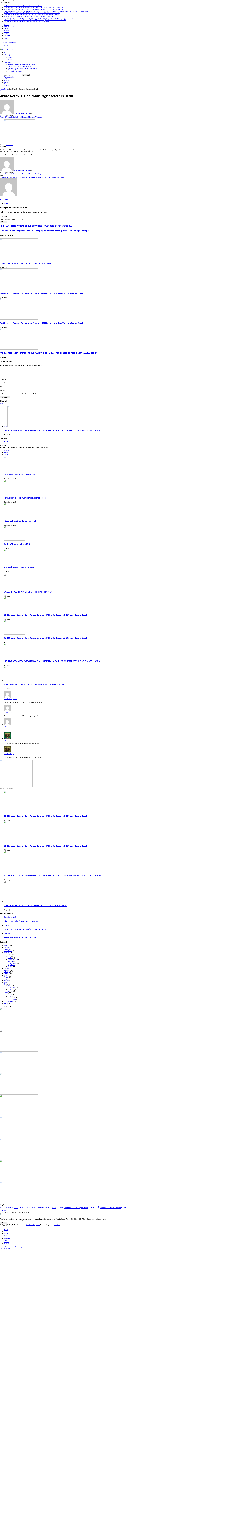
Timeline (103, 1208)
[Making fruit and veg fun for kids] (14, 563)
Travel (6, 993)
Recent (6, 452)
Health (10, 958)
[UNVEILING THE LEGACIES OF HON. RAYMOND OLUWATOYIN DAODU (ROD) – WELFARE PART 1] (19, 1181)
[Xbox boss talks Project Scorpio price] (14, 471)
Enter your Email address (7, 220)
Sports (6, 982)
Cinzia (6, 726)
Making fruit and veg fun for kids (19, 567)
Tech (6, 61)
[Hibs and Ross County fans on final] (14, 517)
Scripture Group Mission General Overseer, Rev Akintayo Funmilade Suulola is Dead (30, 16)
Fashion (6, 952)
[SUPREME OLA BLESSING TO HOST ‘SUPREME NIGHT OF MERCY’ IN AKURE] (14, 680)
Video (6, 1003)
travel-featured (115, 1208)
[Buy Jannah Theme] (6, 49)
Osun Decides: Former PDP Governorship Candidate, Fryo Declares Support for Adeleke (31, 14)
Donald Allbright (9, 754)
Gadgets (10, 989)
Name (2, 383)
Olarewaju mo (8, 712)
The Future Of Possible (15, 71)
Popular (6, 451)
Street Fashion (12, 963)
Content (28, 1208)
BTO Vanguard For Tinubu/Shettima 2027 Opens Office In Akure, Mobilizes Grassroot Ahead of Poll (35, 20)
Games (10, 59)
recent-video (75, 1208)
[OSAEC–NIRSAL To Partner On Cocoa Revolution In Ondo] (19, 259)
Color (21, 1207)
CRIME (6, 947)
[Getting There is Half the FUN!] (14, 540)
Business (6, 945)
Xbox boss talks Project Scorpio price (21, 475)
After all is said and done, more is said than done (22, 68)
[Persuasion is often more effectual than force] (14, 494)
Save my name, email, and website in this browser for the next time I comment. (26, 394)
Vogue (10, 966)
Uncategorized (8, 1001)
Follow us (3, 1210)
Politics (6, 977)
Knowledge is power (14, 70)
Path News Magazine (33, 1225)
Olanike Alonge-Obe (10, 699)
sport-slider (83, 1208)
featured (47, 1207)
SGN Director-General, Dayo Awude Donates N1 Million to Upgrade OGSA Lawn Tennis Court (34, 7)
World (7, 54)
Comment (3, 379)
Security (6, 980)
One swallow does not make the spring (19, 66)
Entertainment (8, 951)
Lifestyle (6, 973)
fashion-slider (37, 1208)
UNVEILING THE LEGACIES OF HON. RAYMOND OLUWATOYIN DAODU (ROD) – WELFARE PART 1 (39, 18)
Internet (10, 991)
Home (6, 52)
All (9, 56)
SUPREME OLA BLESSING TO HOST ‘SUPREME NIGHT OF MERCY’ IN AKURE (32, 13)
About (2, 1208)
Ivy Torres (7, 740)
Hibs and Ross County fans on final (20, 521)
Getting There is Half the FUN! (17, 544)
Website (2, 390)
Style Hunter (12, 965)
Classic (16, 1208)
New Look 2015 (13, 959)
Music (10, 994)
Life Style (8, 63)
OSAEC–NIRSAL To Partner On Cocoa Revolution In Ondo (23, 6)
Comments (7, 454)
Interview (7, 970)
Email (2, 386)
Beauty (10, 954)
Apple (10, 986)
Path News (17, 113)
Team (91, 1207)
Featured (6, 968)
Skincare (10, 961)
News (6, 89)
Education (7, 949)
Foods (10, 58)
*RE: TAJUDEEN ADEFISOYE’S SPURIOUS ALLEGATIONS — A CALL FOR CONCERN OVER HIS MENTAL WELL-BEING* (47, 11)
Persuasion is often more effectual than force (21, 65)
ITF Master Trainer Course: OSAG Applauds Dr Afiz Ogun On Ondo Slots (27, 21)
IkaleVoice (57, 1225)
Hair (9, 956)
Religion (6, 979)
